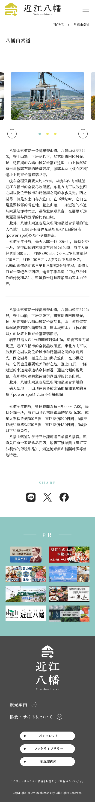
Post (47, 497)
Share (30, 497)
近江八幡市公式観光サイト (33, 9)
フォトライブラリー (48, 748)
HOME (58, 24)
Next (83, 133)
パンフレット (48, 735)
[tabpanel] (47, 98)
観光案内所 (48, 761)
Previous (12, 133)
